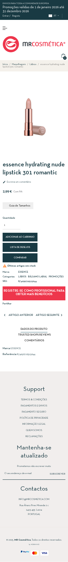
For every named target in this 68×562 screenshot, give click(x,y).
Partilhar (20, 303)
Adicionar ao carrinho (20, 237)
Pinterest (30, 303)
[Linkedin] (37, 533)
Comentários (34, 340)
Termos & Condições (34, 400)
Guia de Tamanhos (19, 206)
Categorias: (9, 277)
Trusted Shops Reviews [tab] (34, 335)
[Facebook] (23, 533)
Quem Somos (34, 430)
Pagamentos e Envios (34, 406)
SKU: (5, 281)
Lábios (22, 277)
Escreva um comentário (17, 182)
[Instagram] (30, 533)
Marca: (6, 272)
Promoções (56, 277)
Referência (9, 354)
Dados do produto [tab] (34, 329)
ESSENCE (23, 272)
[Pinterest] (44, 533)
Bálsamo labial (37, 277)
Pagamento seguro (34, 412)
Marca (6, 348)
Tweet (25, 303)
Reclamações (34, 436)
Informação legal (34, 424)
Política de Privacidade (34, 418)
